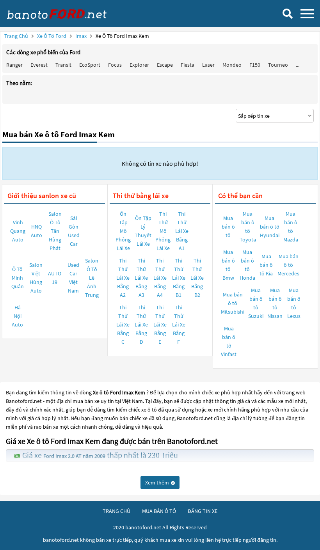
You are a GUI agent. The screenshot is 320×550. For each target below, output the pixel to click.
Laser (208, 64)
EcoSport (89, 64)
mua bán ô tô (159, 511)
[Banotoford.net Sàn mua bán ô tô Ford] (64, 13)
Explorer (139, 64)
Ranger (14, 64)
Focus (115, 64)
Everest (39, 64)
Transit (63, 64)
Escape (165, 64)
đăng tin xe (202, 511)
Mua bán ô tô (228, 227)
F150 (254, 64)
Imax (81, 35)
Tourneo (278, 64)
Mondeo (232, 64)
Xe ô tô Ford (51, 35)
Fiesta (187, 64)
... (297, 64)
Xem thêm (157, 482)
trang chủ (116, 511)
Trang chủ (16, 35)
